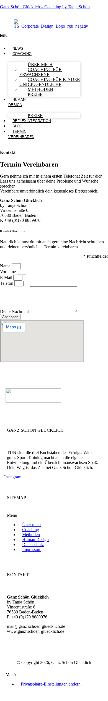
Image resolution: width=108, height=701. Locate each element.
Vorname (8, 271)
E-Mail (6, 277)
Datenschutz (33, 544)
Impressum (31, 549)
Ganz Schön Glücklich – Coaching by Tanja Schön (45, 6)
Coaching (22, 54)
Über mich (31, 524)
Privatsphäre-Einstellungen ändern (51, 684)
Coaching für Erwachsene (40, 72)
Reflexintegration (31, 121)
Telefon (7, 283)
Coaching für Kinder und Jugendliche (49, 82)
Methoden (40, 89)
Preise (35, 94)
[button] (22, 54)
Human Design (16, 102)
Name (6, 265)
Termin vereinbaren (21, 134)
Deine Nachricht (15, 311)
